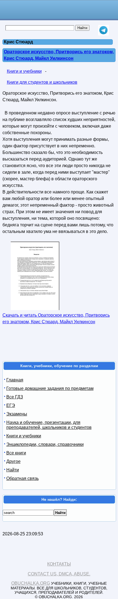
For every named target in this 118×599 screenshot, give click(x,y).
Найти (12, 470)
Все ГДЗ (14, 397)
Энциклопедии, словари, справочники (45, 444)
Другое (13, 461)
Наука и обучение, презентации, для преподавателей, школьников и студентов (49, 425)
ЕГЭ (10, 405)
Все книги (16, 453)
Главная (14, 380)
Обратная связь (22, 478)
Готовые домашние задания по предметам (50, 388)
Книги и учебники (24, 71)
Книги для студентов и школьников (42, 82)
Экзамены (16, 414)
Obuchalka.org (30, 583)
